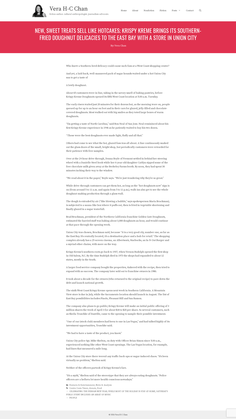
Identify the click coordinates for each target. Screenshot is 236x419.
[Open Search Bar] (200, 10)
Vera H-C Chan (68, 8)
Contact (190, 10)
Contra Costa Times (78, 388)
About (135, 10)
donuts (92, 388)
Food (99, 388)
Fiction (163, 10)
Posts (174, 10)
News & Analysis (104, 385)
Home (124, 10)
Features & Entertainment (82, 385)
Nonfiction (149, 10)
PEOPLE (73, 398)
